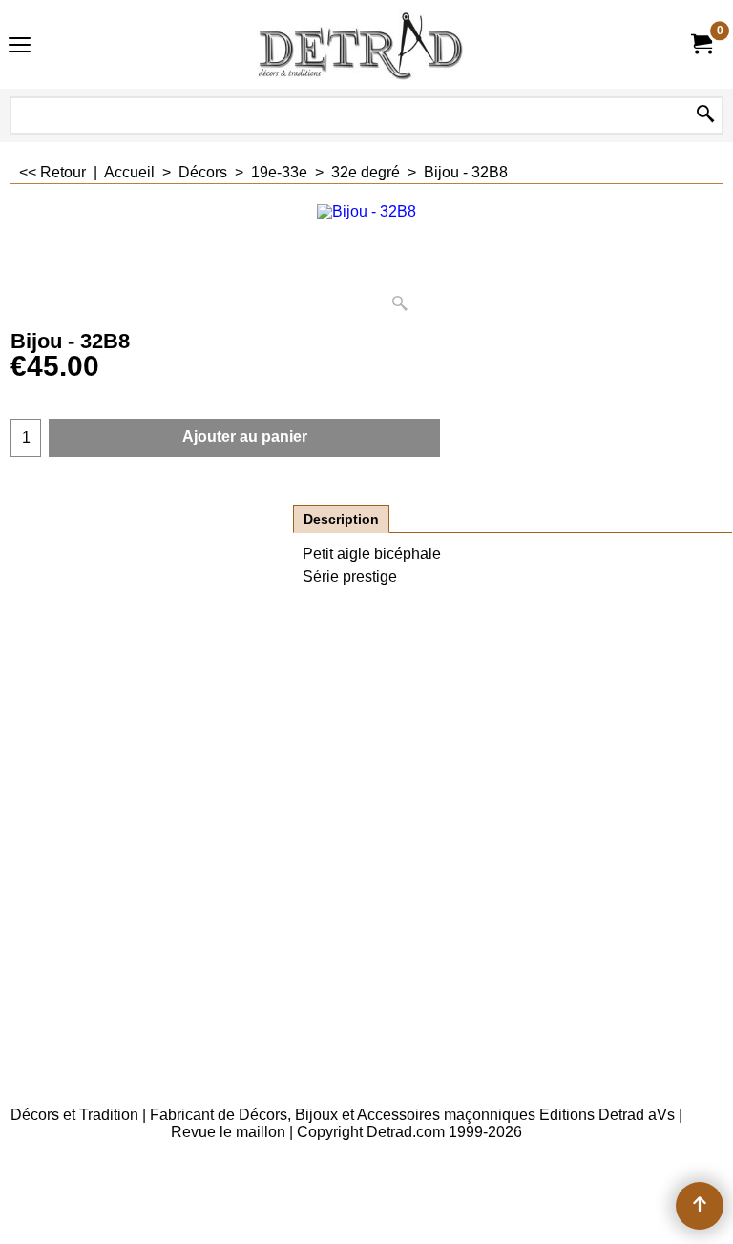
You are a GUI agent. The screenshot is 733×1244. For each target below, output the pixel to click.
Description (341, 519)
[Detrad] (362, 44)
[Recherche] (705, 115)
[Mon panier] (700, 44)
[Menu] (20, 46)
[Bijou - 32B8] (366, 262)
